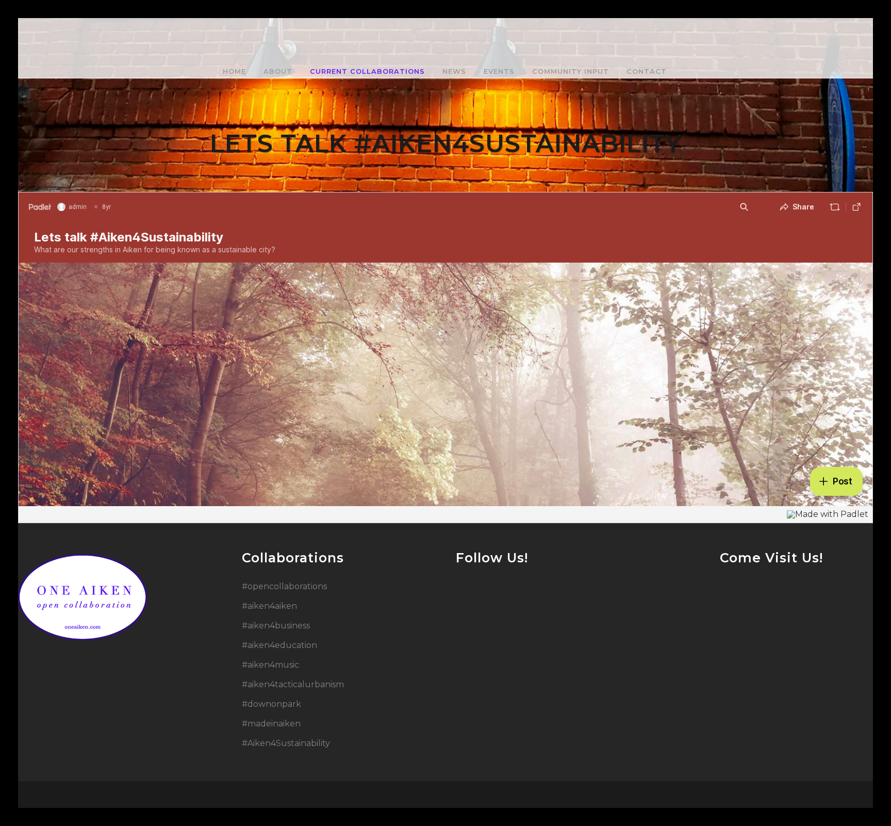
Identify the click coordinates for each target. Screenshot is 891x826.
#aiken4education (279, 645)
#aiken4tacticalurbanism (293, 684)
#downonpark (271, 704)
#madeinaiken (271, 723)
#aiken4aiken (269, 606)
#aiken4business (276, 625)
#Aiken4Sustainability (286, 743)
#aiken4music (270, 665)
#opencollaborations (284, 586)
